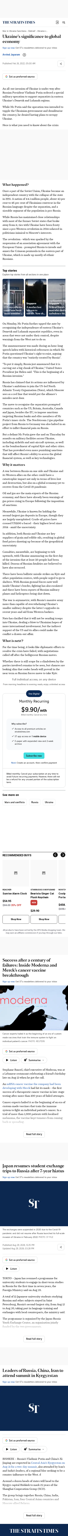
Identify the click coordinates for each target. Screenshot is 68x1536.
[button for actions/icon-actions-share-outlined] (61, 64)
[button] (57, 22)
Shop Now (16, 919)
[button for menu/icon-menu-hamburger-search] (63, 22)
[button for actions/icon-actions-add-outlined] (24, 55)
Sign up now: (9, 47)
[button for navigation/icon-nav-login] (57, 22)
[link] (19, 22)
